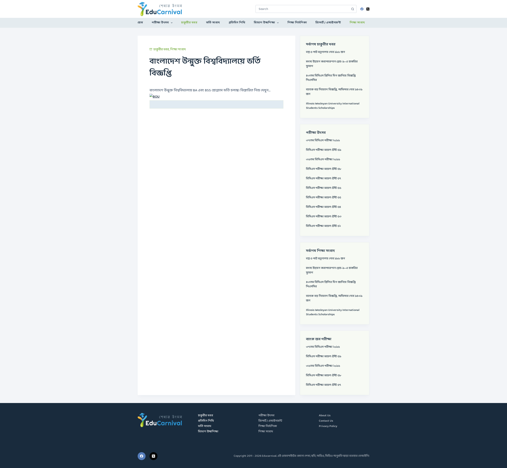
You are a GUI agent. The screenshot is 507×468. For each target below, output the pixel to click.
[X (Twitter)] (367, 9)
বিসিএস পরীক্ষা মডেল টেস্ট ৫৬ (323, 188)
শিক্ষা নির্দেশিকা (297, 22)
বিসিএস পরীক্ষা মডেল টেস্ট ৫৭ (323, 178)
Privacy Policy (328, 426)
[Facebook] (361, 9)
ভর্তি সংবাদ (213, 22)
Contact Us (326, 420)
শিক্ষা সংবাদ (357, 22)
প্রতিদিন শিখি (237, 22)
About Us (325, 415)
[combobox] (302, 9)
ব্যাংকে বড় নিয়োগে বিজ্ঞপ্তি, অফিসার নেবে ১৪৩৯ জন (334, 92)
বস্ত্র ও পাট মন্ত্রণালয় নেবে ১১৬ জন (325, 52)
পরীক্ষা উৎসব (160, 22)
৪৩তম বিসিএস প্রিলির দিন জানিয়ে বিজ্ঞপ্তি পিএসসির (331, 78)
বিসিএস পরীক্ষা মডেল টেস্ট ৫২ (323, 226)
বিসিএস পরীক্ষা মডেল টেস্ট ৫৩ (323, 216)
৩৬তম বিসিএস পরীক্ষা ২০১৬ (323, 159)
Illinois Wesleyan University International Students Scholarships (332, 106)
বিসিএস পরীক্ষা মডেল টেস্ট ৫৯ (323, 150)
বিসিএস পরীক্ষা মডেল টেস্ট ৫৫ (323, 197)
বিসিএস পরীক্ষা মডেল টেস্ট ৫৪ (323, 207)
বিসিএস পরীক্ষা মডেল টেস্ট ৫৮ (323, 169)
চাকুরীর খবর (189, 22)
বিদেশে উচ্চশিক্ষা (264, 22)
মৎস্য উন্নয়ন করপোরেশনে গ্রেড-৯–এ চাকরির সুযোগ (332, 64)
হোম (140, 22)
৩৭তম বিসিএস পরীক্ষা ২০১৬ (323, 140)
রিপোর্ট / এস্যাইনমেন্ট (328, 22)
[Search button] (352, 9)
